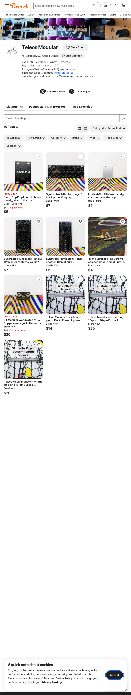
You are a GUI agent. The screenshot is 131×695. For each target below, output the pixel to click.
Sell (106, 5)
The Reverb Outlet (15, 14)
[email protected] (64, 72)
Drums (113, 14)
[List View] (85, 128)
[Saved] (115, 5)
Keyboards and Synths (75, 14)
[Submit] (123, 118)
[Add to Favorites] (38, 156)
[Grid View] (79, 128)
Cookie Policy (63, 678)
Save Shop (77, 47)
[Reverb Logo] (19, 5)
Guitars (31, 14)
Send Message (74, 55)
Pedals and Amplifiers (49, 14)
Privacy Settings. (52, 682)
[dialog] (65, 675)
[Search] (94, 6)
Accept (114, 675)
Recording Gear (98, 14)
